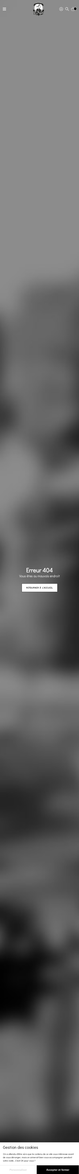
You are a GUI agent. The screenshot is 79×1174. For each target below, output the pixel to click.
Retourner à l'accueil (39, 587)
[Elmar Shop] (38, 9)
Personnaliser (18, 1169)
